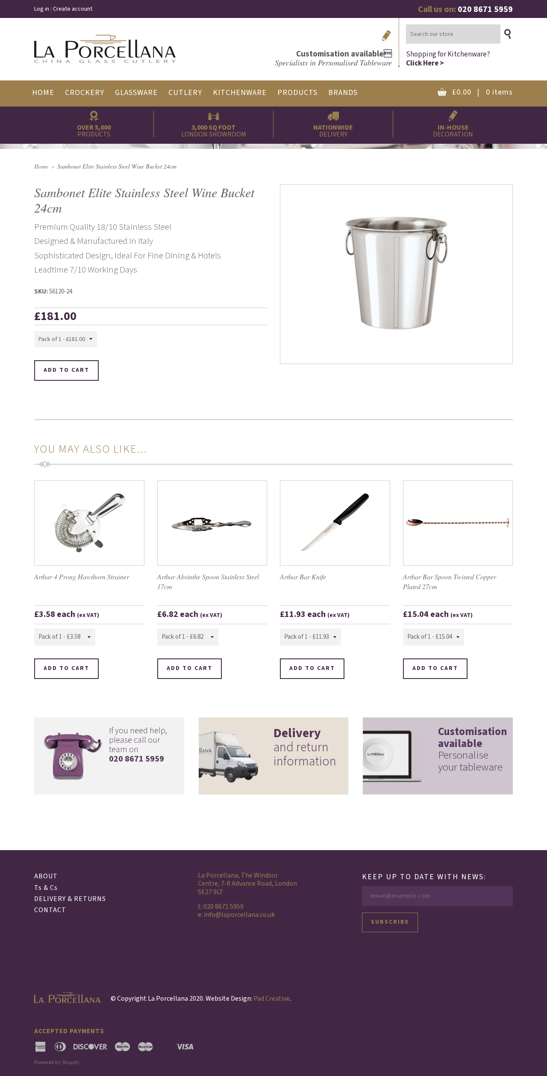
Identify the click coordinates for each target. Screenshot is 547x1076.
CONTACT (50, 910)
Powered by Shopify (56, 1062)
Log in (41, 9)
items (482, 92)
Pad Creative (271, 998)
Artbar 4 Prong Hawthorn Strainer (81, 576)
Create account (72, 9)
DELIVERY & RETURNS (70, 899)
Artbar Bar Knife (303, 576)
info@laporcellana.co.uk (239, 914)
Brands (343, 92)
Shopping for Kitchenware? (448, 58)
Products (297, 92)
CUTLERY (185, 92)
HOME (43, 92)
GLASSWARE (136, 92)
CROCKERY (84, 92)
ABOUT (46, 876)
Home (41, 166)
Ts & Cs (46, 887)
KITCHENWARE (240, 92)
